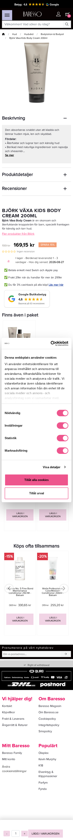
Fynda (43, 789)
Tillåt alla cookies (36, 480)
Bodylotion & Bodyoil (52, 34)
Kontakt (7, 706)
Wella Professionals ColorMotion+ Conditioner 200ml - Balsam (53, 592)
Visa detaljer (51, 467)
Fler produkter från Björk (18, 234)
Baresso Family (12, 753)
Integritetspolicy (49, 725)
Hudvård (28, 34)
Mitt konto (8, 759)
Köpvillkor (8, 712)
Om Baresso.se (48, 712)
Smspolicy (45, 731)
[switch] (62, 425)
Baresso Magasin (50, 706)
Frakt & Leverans (13, 719)
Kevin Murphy (47, 759)
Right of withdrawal (36, 665)
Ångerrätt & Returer (15, 725)
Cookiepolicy (47, 719)
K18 (41, 765)
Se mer (9, 155)
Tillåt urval (36, 493)
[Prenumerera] (65, 654)
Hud (14, 34)
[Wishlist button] (50, 14)
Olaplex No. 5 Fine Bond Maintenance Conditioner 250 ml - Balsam (19, 592)
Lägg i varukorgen (45, 833)
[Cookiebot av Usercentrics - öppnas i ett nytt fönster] (51, 343)
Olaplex (43, 753)
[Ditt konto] (58, 14)
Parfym (43, 782)
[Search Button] (67, 24)
